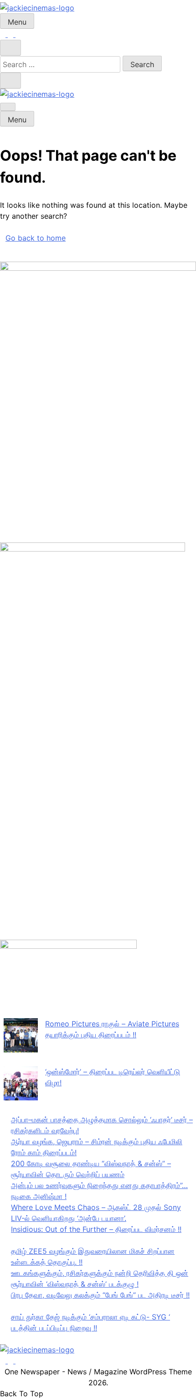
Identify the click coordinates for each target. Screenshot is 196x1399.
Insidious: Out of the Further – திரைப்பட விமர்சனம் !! (96, 1229)
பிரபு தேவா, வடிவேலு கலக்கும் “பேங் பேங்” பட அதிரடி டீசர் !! (100, 1294)
